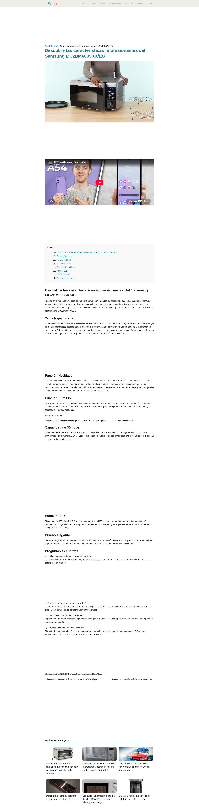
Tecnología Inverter (64, 256)
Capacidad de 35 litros (66, 267)
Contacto (150, 3)
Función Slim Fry (64, 264)
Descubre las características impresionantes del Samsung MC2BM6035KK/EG (85, 252)
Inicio (84, 3)
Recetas (103, 3)
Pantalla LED (62, 271)
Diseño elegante (63, 274)
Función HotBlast (64, 260)
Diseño (140, 3)
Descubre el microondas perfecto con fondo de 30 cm (132, 679)
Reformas (129, 3)
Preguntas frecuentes (65, 278)
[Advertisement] (99, 26)
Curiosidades (115, 3)
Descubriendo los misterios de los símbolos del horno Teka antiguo (72, 679)
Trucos (93, 3)
